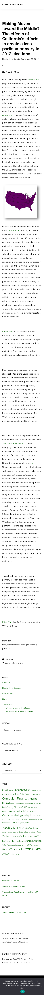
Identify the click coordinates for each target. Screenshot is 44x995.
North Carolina (6, 823)
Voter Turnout (7, 845)
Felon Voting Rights (10, 811)
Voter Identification (14, 841)
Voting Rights (17, 849)
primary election (25, 823)
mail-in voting (19, 819)
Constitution (13, 230)
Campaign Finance (14, 798)
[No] (41, 986)
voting (15, 845)
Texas (39, 832)
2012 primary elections (13, 443)
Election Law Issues (10, 881)
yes (33, 463)
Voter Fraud (26, 836)
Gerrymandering (12, 815)
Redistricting (11, 827)
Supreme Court (30, 832)
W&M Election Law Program (14, 912)
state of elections (19, 832)
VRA (8, 854)
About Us (6, 682)
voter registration (32, 840)
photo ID (16, 822)
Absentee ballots (36, 790)
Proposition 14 (35, 79)
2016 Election (8, 790)
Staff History (7, 693)
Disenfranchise (21, 804)
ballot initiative (36, 794)
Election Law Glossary (11, 688)
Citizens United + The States (18, 708)
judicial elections (8, 819)
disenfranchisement (34, 804)
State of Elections (12, 4)
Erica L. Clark (18, 663)
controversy (7, 115)
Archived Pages (8, 704)
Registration (33, 828)
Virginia (5, 836)
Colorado (12, 804)
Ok (23, 991)
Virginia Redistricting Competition (19, 711)
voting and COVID (25, 845)
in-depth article (31, 815)
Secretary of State (7, 832)
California (9, 659)
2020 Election (22, 789)
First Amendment (28, 811)
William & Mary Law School (13, 886)
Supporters (7, 331)
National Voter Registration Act (33, 819)
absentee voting (10, 793)
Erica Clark (7, 622)
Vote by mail (15, 836)
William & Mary (15, 854)
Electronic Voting (32, 807)
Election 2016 (20, 807)
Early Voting (7, 807)
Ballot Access (25, 794)
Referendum (25, 828)
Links (4, 699)
